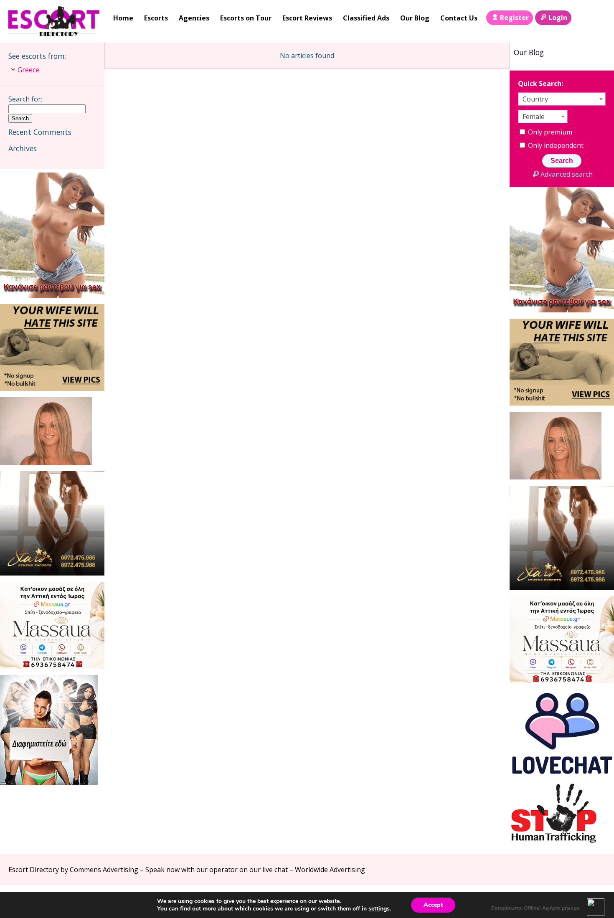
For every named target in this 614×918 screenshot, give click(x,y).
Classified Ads (366, 18)
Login (557, 17)
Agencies (194, 18)
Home (123, 18)
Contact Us (458, 18)
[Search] (581, 17)
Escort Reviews (307, 18)
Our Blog (414, 18)
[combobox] (562, 99)
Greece (28, 69)
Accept (433, 905)
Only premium (549, 132)
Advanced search (566, 174)
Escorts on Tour (245, 18)
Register (514, 17)
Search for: (25, 99)
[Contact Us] (598, 17)
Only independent (555, 145)
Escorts (156, 18)
